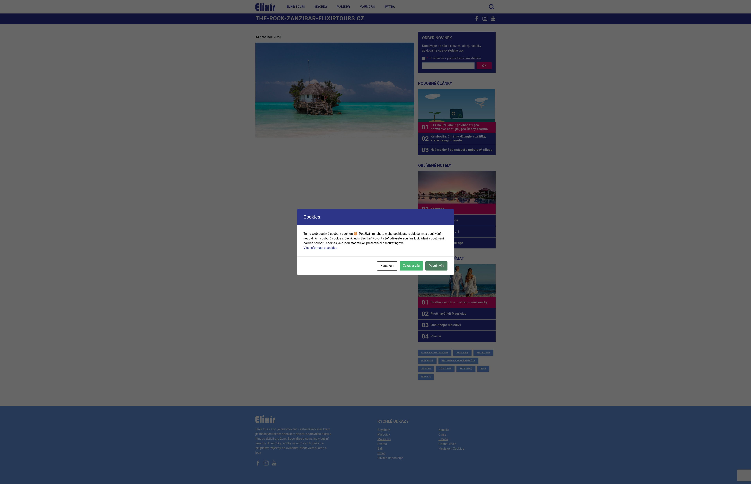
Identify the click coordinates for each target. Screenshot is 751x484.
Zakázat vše (411, 266)
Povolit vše (436, 266)
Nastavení (387, 266)
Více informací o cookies (320, 248)
